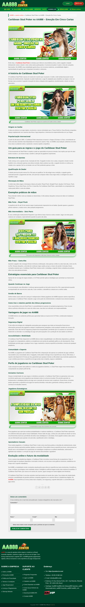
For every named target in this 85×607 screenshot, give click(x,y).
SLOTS (44, 9)
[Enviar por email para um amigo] (42, 487)
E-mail (35, 517)
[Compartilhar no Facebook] (36, 487)
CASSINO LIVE (52, 9)
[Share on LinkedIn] (48, 487)
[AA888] (14, 3)
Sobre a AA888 (29, 9)
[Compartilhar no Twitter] (39, 487)
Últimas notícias (76, 9)
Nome (12, 517)
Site (56, 517)
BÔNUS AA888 (64, 9)
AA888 (8, 9)
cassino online (19, 15)
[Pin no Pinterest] (45, 487)
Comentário (14, 502)
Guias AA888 (17, 9)
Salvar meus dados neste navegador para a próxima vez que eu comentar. (34, 524)
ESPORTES (38, 9)
